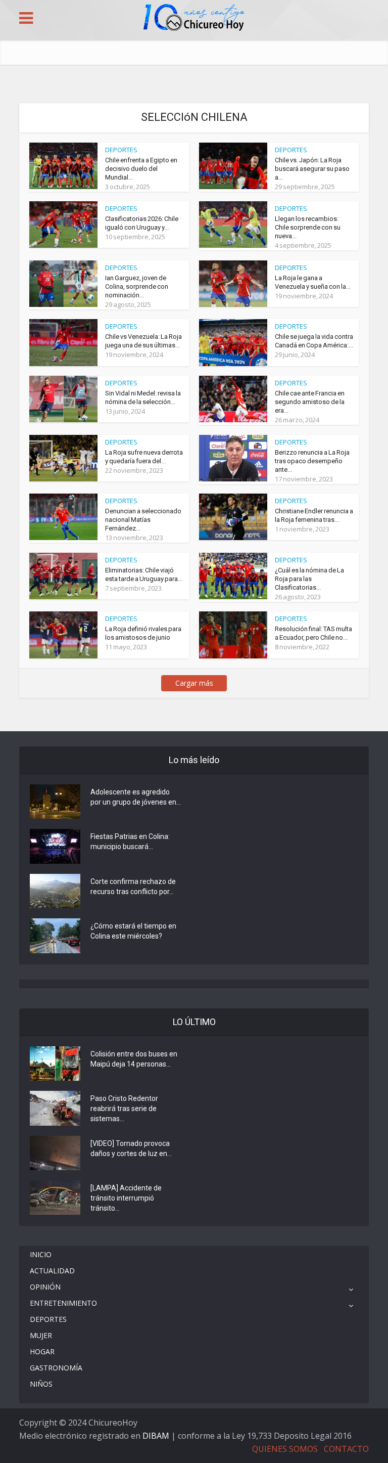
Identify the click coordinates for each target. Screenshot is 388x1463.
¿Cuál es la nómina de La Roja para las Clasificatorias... (309, 578)
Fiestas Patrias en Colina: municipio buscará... (130, 841)
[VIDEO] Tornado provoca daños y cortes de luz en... (131, 1148)
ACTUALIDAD (52, 1270)
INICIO (41, 1254)
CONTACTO (346, 1448)
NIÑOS (41, 1384)
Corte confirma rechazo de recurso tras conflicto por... (133, 886)
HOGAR (42, 1351)
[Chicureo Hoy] (194, 19)
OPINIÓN (45, 1287)
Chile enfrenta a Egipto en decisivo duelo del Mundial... (141, 168)
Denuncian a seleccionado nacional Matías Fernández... (143, 519)
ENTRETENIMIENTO (63, 1303)
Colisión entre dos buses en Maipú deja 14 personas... (133, 1059)
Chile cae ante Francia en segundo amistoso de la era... (310, 401)
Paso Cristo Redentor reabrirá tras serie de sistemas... (124, 1108)
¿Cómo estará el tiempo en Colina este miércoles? (133, 931)
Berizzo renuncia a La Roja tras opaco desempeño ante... (312, 461)
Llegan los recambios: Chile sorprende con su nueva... (308, 227)
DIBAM (155, 1435)
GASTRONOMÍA (56, 1367)
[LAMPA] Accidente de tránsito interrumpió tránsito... (126, 1198)
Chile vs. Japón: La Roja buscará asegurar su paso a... (312, 168)
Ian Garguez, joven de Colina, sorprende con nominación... (136, 286)
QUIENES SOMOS (285, 1448)
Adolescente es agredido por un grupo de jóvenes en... (135, 797)
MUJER (41, 1335)
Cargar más (194, 683)
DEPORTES (121, 149)
